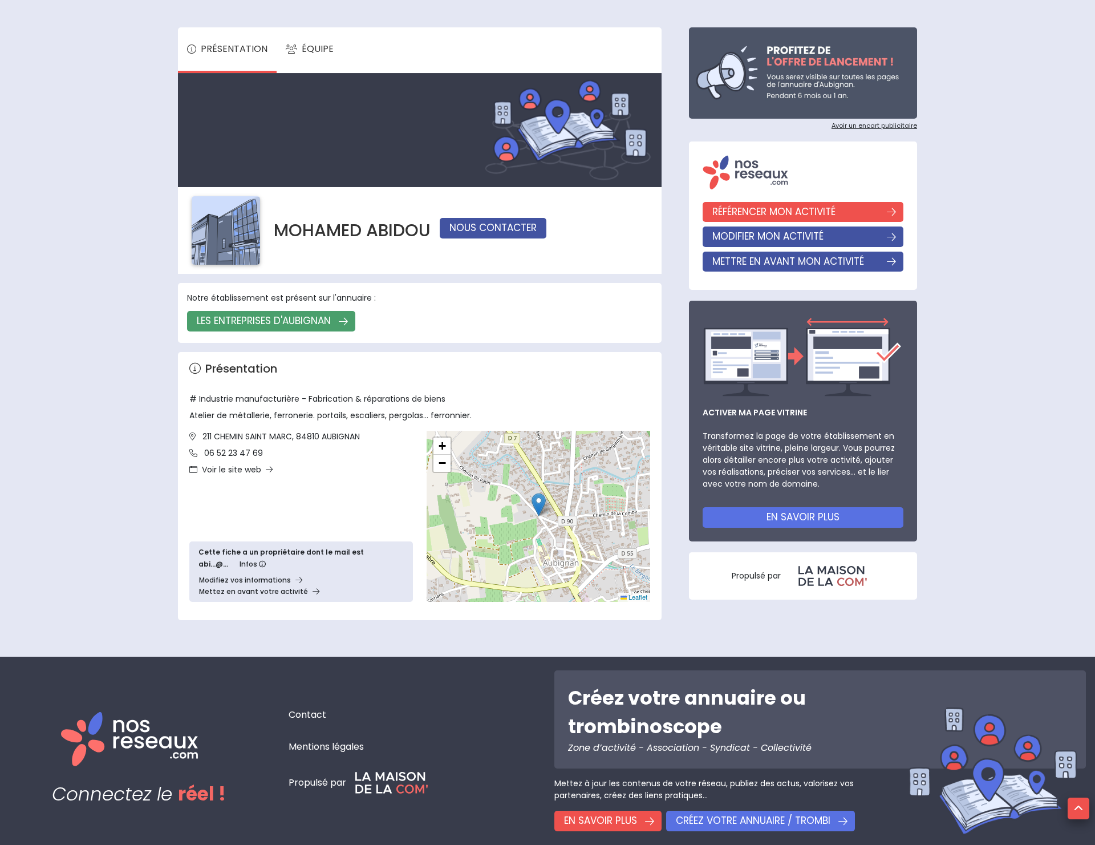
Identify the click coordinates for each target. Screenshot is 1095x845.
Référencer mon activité (774, 212)
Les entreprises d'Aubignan (264, 321)
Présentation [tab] (234, 48)
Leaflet (637, 596)
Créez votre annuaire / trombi (753, 820)
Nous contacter (493, 228)
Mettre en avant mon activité (788, 261)
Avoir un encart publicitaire (874, 125)
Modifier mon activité (768, 236)
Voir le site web (231, 469)
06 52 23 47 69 (233, 453)
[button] (539, 504)
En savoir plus (803, 517)
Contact (307, 714)
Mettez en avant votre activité (253, 591)
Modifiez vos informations (245, 580)
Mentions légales (326, 746)
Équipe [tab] (318, 48)
